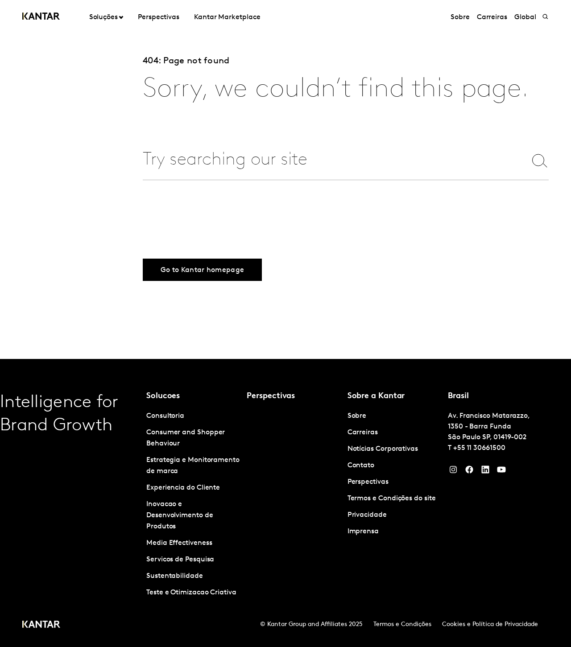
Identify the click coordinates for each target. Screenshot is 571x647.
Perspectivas (158, 17)
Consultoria (165, 416)
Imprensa (363, 531)
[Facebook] (469, 471)
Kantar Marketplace (227, 17)
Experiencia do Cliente (183, 487)
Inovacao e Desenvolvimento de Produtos (179, 515)
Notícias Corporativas (383, 449)
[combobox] (329, 160)
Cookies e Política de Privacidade (490, 624)
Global (525, 17)
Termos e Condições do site (392, 498)
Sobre (460, 17)
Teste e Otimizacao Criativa (191, 592)
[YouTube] (485, 471)
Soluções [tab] (103, 17)
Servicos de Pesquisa (180, 559)
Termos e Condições (402, 624)
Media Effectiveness (179, 543)
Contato (361, 465)
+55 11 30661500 (479, 448)
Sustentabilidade (174, 576)
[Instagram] (453, 471)
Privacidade (367, 515)
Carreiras (492, 17)
